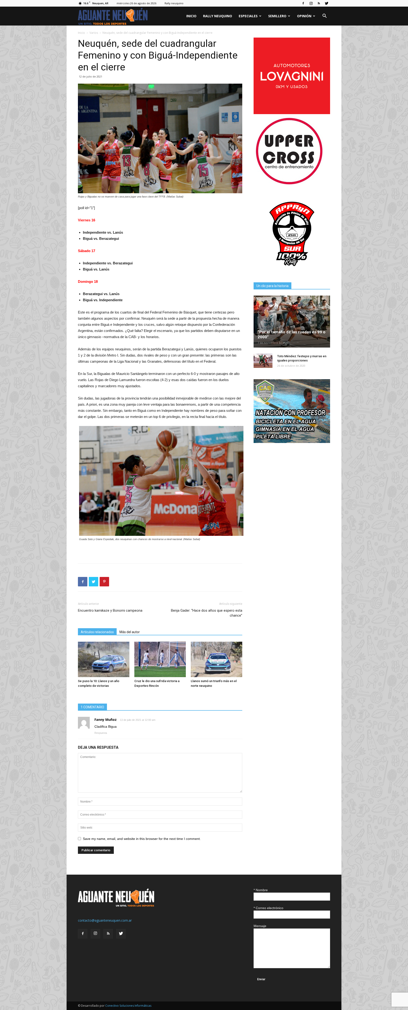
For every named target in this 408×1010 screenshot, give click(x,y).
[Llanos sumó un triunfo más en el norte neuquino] (216, 659)
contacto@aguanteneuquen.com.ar (105, 920)
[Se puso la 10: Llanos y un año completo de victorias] (103, 659)
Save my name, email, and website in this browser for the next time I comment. (142, 839)
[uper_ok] (289, 184)
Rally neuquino (174, 3)
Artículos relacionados (97, 632)
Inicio (191, 16)
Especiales (248, 16)
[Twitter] (326, 3)
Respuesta (100, 732)
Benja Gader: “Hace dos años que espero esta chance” (206, 613)
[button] (324, 16)
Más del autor (129, 632)
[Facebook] (303, 3)
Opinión (304, 16)
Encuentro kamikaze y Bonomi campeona (110, 610)
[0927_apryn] (292, 271)
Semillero (277, 16)
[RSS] (318, 3)
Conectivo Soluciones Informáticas (128, 1006)
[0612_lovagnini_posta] (292, 113)
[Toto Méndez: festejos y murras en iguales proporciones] (263, 361)
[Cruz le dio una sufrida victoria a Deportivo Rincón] (160, 659)
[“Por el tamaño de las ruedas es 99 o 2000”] (292, 322)
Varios (93, 33)
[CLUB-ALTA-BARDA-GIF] (292, 441)
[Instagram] (310, 3)
